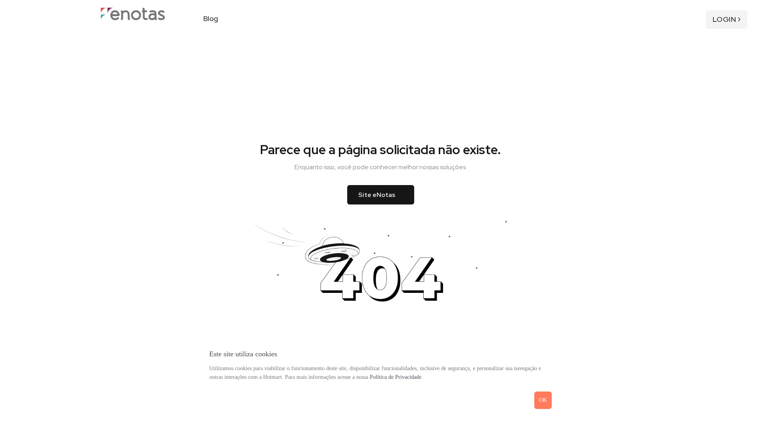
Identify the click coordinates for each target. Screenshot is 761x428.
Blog (210, 18)
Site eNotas (376, 195)
